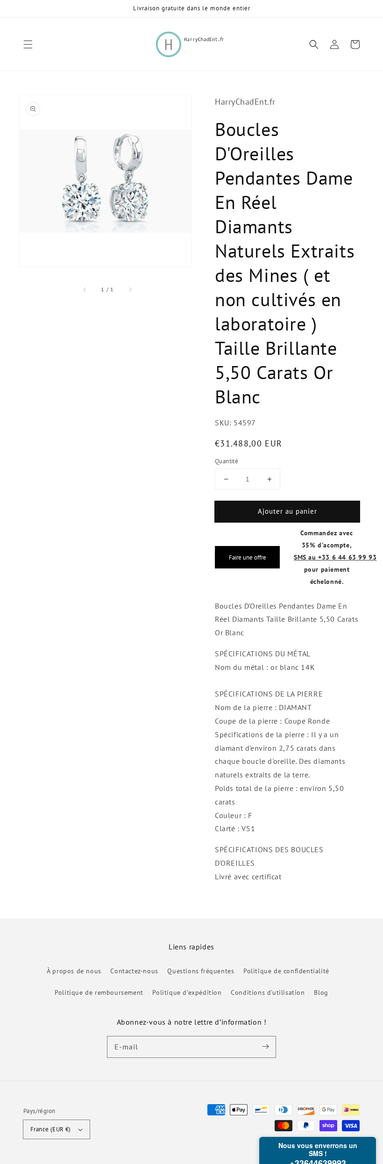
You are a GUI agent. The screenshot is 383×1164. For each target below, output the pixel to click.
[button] (28, 44)
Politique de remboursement (99, 992)
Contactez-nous (134, 971)
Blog (321, 992)
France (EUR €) (50, 1129)
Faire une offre (247, 557)
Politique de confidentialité (286, 971)
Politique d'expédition (186, 992)
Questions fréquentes (200, 971)
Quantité (226, 461)
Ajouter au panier (287, 511)
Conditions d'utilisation (268, 992)
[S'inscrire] (265, 1046)
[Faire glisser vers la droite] (130, 289)
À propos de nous (74, 971)
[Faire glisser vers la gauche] (85, 289)
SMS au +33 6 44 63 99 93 (335, 557)
